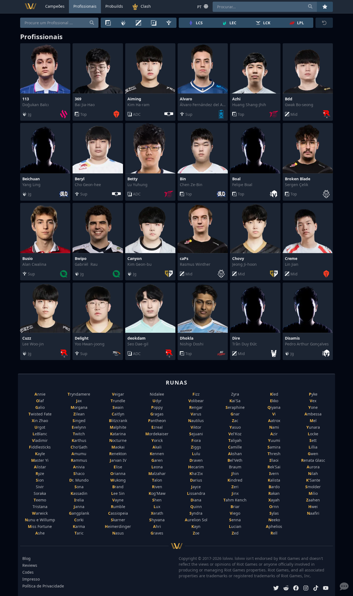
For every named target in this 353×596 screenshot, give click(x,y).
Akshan (235, 453)
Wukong (118, 480)
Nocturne (118, 440)
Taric (79, 533)
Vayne (118, 500)
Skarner (118, 519)
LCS (199, 22)
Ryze (40, 473)
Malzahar (157, 473)
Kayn (195, 526)
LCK (266, 22)
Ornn (274, 506)
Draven (196, 460)
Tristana (40, 506)
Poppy (157, 407)
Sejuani (196, 433)
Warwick (40, 513)
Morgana (79, 407)
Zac (235, 420)
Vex (313, 400)
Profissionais (85, 6)
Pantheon (157, 420)
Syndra (195, 513)
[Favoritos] (325, 7)
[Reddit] (286, 588)
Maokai (118, 447)
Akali (157, 447)
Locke (313, 433)
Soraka (40, 493)
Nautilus (196, 420)
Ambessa (313, 414)
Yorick (157, 440)
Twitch (79, 433)
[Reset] (324, 23)
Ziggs (196, 447)
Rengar (196, 407)
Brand (118, 486)
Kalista (274, 480)
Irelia (79, 500)
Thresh (274, 453)
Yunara (313, 427)
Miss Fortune (40, 526)
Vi (274, 414)
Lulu (196, 453)
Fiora (196, 440)
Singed (79, 420)
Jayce (196, 486)
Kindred (235, 480)
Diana (196, 500)
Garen (157, 460)
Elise (118, 466)
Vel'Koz (235, 433)
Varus (196, 414)
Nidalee (157, 394)
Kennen (157, 453)
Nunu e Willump (40, 519)
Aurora (313, 466)
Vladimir (40, 440)
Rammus (79, 460)
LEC (232, 22)
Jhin (235, 473)
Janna (79, 506)
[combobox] (265, 7)
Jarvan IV (118, 460)
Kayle (40, 453)
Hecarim (196, 466)
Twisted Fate (40, 414)
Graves (157, 533)
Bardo (274, 486)
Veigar (118, 394)
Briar (235, 506)
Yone (313, 407)
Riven (157, 486)
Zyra (235, 394)
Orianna (117, 473)
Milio (313, 493)
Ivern (274, 473)
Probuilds (114, 6)
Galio (40, 407)
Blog (26, 558)
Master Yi (40, 460)
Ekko (274, 400)
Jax (79, 400)
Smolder (313, 486)
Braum (235, 466)
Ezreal (157, 427)
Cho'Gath (79, 447)
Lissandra (196, 493)
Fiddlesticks (40, 447)
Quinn (196, 506)
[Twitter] (276, 588)
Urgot (39, 427)
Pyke (313, 394)
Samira (274, 447)
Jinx (235, 493)
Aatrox (274, 420)
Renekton (118, 453)
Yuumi (274, 440)
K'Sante (313, 480)
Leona (157, 466)
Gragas (157, 414)
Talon (157, 480)
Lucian (235, 526)
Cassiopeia (118, 513)
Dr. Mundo (79, 480)
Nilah (313, 473)
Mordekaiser (157, 433)
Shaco (78, 473)
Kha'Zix (196, 473)
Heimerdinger (118, 526)
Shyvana (157, 519)
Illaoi (274, 460)
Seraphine (235, 407)
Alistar (40, 466)
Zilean (79, 414)
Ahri (157, 526)
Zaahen (313, 500)
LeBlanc (40, 433)
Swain (118, 407)
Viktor (196, 427)
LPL (300, 22)
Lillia (313, 447)
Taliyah (235, 440)
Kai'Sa (234, 400)
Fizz (196, 394)
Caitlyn (118, 414)
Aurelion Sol (196, 519)
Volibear (196, 400)
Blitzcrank (118, 420)
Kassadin (79, 493)
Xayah (274, 500)
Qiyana (274, 407)
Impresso (31, 579)
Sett (313, 440)
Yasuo (235, 427)
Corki (79, 519)
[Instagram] (306, 588)
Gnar (235, 414)
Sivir (40, 486)
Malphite (118, 427)
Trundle (118, 400)
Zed (235, 533)
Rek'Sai (274, 466)
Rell (274, 533)
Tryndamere (79, 394)
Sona (79, 486)
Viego (235, 513)
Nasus (118, 533)
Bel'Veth (235, 460)
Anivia (79, 466)
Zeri (235, 486)
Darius (196, 480)
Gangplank (79, 513)
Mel (313, 420)
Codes (28, 572)
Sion (40, 480)
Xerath (157, 513)
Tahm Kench (235, 500)
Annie (40, 394)
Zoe (196, 533)
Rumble (118, 506)
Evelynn (79, 427)
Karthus (79, 440)
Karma (79, 526)
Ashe (40, 533)
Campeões (55, 6)
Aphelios (274, 526)
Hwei (313, 506)
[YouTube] (326, 588)
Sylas (274, 513)
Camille (235, 447)
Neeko (274, 519)
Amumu (78, 453)
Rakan (274, 493)
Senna (235, 519)
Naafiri (313, 513)
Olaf (40, 400)
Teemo (40, 500)
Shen (157, 500)
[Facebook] (296, 588)
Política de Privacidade (43, 586)
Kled (274, 394)
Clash (146, 6)
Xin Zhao (40, 420)
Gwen (313, 453)
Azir (274, 433)
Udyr (157, 400)
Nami (274, 427)
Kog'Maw (157, 493)
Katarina (118, 433)
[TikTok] (316, 588)
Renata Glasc (313, 460)
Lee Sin (118, 493)
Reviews (29, 565)
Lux (157, 506)
